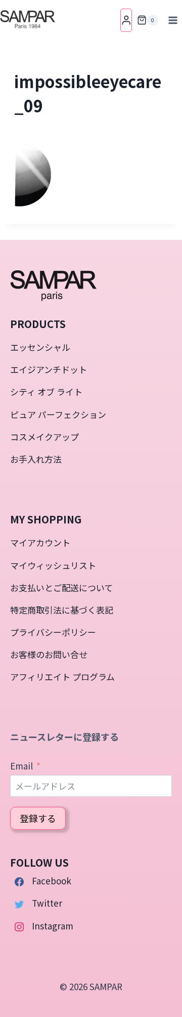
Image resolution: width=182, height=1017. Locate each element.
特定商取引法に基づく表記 (61, 609)
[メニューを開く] (172, 20)
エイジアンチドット (48, 369)
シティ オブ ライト (46, 391)
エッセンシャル (40, 347)
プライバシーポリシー (53, 632)
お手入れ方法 (36, 459)
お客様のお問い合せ (48, 654)
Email (21, 765)
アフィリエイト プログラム (62, 676)
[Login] (126, 20)
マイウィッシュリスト (53, 565)
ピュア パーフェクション (58, 414)
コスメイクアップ (44, 436)
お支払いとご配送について (61, 587)
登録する (38, 818)
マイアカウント (40, 542)
